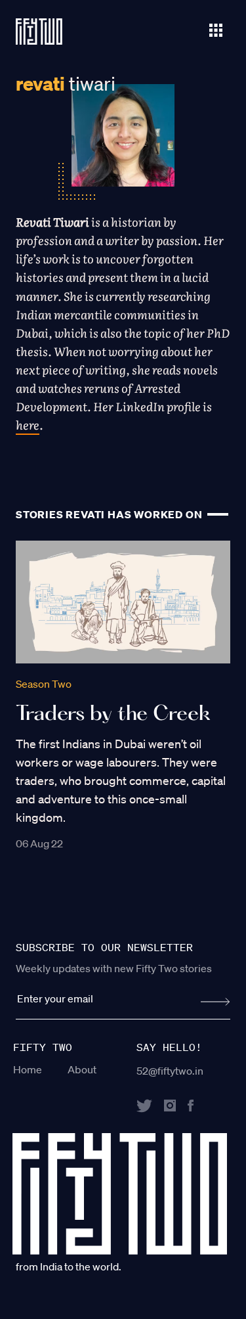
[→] (215, 1001)
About (82, 1069)
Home (27, 1069)
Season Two (44, 683)
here (27, 425)
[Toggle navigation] (215, 28)
